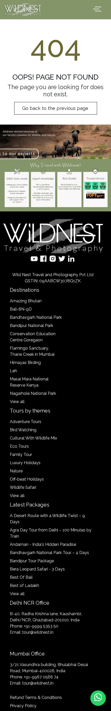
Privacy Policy (23, 705)
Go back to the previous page (56, 108)
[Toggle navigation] (98, 9)
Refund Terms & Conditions (36, 697)
